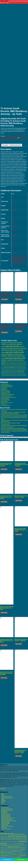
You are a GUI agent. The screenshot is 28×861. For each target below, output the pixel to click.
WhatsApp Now (21, 859)
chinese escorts (13, 841)
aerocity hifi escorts (15, 348)
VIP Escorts (3, 404)
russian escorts (4, 855)
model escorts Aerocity (8, 854)
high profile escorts (14, 847)
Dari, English (15, 243)
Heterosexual (15, 209)
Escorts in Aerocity (5, 390)
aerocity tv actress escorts (10, 139)
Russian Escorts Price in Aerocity (10, 857)
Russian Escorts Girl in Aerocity (14, 855)
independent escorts (6, 852)
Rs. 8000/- (14, 222)
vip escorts (18, 857)
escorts (17, 841)
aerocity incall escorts (15, 352)
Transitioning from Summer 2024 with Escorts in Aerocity (14, 415)
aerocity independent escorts (9, 354)
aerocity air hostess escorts (9, 342)
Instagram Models (5, 398)
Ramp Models (4, 401)
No (12, 213)
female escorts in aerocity (12, 845)
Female (13, 204)
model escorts (2, 854)
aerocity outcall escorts (15, 358)
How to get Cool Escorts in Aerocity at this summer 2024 (14, 416)
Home (2, 1)
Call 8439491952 (7, 859)
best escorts (20, 839)
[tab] (5, 145)
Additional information (15, 145)
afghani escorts (15, 839)
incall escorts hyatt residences (19, 367)
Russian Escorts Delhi (6, 796)
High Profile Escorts (5, 393)
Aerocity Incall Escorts (5, 838)
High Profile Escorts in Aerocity (8, 848)
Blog (2, 803)
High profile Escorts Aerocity (7, 394)
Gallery (3, 799)
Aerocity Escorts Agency (19, 834)
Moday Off (14, 251)
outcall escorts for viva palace (21, 375)
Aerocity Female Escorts (6, 386)
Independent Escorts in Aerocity (8, 397)
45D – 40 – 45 (15, 239)
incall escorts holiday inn (9, 367)
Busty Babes (4, 388)
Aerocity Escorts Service (6, 385)
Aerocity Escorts (5, 384)
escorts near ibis (18, 363)
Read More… (3, 788)
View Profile (4, 299)
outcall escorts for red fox (12, 375)
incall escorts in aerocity (16, 851)
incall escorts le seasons (18, 368)
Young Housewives (5, 405)
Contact (3, 801)
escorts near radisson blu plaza (19, 364)
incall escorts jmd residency (9, 368)
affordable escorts (10, 839)
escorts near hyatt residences (11, 363)
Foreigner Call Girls (5, 392)
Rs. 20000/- (14, 230)
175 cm (13, 217)
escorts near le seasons (10, 364)
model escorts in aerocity (16, 854)
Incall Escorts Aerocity (6, 396)
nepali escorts (23, 854)
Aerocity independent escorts (19, 838)
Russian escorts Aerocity (6, 402)
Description (5, 145)
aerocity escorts (12, 346)
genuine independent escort (20, 845)
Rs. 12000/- (14, 226)
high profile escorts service (17, 848)
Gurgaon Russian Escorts (7, 797)
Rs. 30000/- (14, 234)
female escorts (17, 843)
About (2, 795)
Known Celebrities (5, 400)
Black (13, 200)
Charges (3, 800)
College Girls (4, 389)
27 (12, 196)
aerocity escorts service (4, 836)
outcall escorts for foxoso (13, 371)
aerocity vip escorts (3, 839)
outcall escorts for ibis (21, 372)
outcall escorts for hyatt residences (11, 372)
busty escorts (8, 841)
